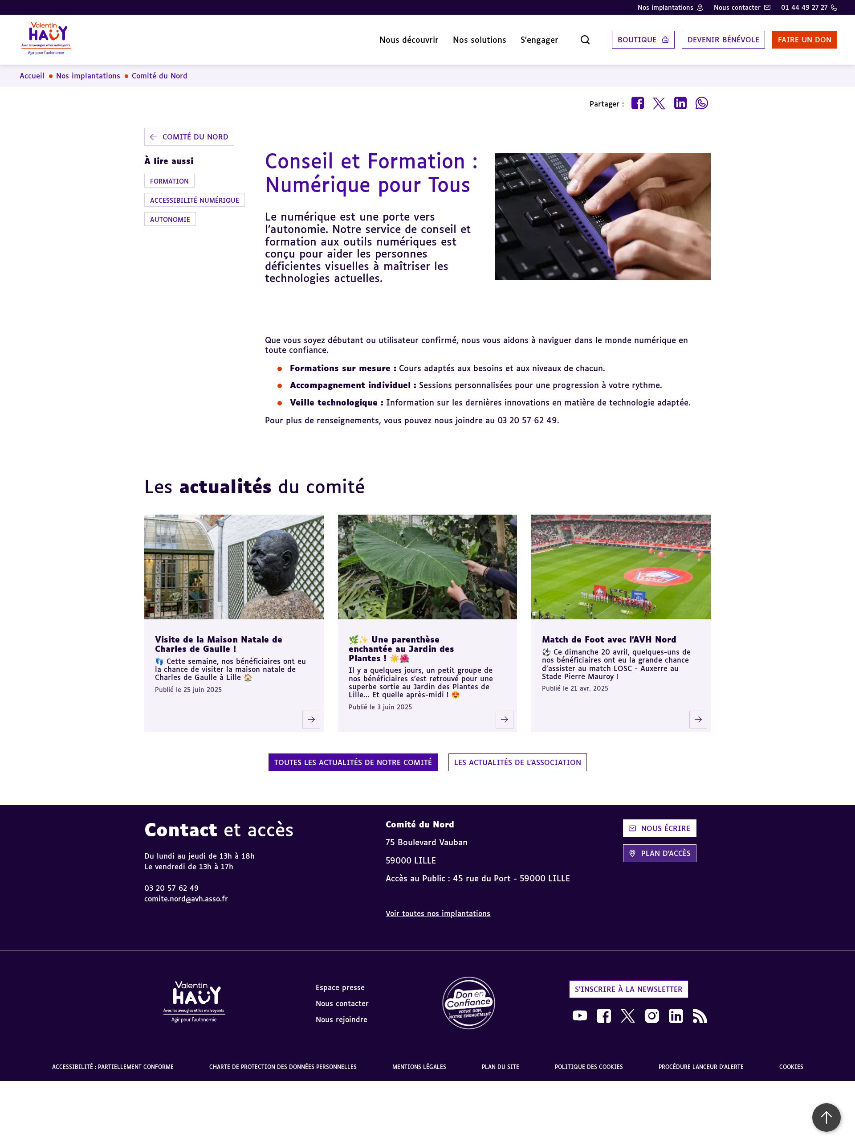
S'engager (539, 40)
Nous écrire (665, 828)
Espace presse (340, 987)
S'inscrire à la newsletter (629, 989)
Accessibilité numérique (194, 200)
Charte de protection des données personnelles (283, 1067)
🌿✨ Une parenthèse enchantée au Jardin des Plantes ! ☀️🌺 (401, 648)
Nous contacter (737, 7)
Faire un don (804, 39)
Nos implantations (665, 7)
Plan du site (500, 1067)
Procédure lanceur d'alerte (701, 1067)
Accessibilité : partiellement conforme (113, 1067)
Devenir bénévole (723, 39)
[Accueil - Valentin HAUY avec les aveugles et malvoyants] (46, 39)
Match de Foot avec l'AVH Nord (609, 639)
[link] (468, 1003)
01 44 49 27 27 (804, 7)
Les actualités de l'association (517, 762)
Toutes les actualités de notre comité (353, 762)
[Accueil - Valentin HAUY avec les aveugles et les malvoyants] (194, 1003)
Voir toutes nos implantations (438, 913)
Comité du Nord (159, 76)
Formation (169, 180)
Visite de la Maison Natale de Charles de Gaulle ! (218, 644)
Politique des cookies (589, 1067)
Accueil (32, 76)
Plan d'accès (666, 853)
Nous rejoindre (341, 1019)
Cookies (791, 1067)
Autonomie (170, 219)
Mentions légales (419, 1067)
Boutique (637, 39)
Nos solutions (479, 40)
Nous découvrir (409, 40)
